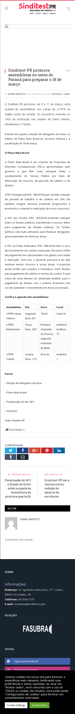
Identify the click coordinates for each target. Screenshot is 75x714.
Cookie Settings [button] (16, 705)
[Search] (68, 8)
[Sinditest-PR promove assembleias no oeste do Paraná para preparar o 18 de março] (37, 44)
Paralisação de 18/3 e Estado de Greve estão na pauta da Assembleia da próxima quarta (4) (18, 488)
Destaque (56, 93)
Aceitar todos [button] (39, 705)
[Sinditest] (37, 7)
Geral (66, 93)
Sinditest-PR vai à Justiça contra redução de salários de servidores (56, 488)
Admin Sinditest (17, 93)
